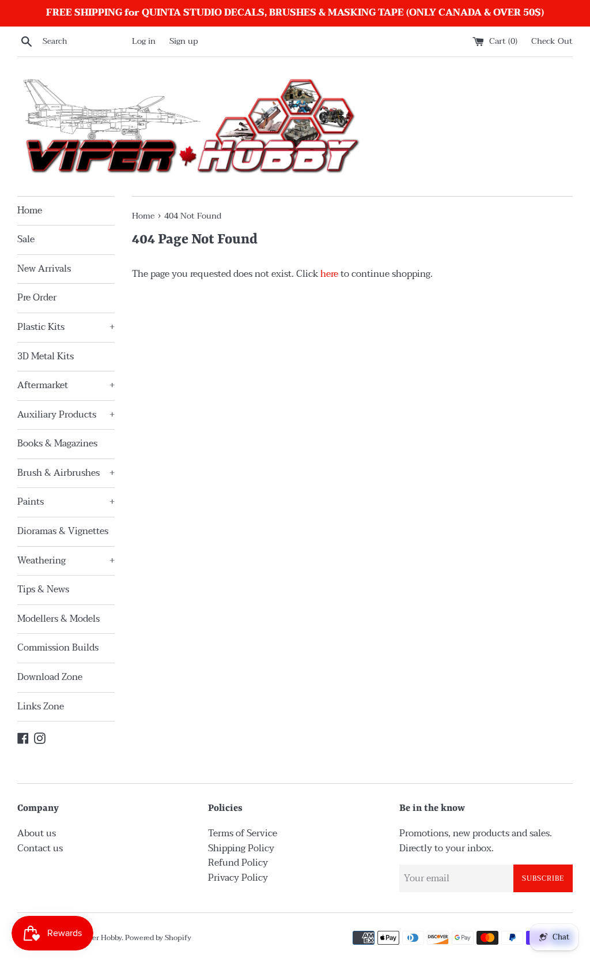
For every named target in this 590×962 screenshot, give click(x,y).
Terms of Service (242, 833)
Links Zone (40, 706)
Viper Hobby (101, 937)
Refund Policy (238, 863)
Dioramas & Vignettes (62, 531)
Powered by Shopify (158, 937)
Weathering (66, 561)
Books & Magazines (57, 443)
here (329, 274)
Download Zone (49, 677)
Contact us (40, 848)
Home (29, 210)
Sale (26, 239)
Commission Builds (58, 648)
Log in (144, 41)
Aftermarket (66, 385)
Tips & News (43, 589)
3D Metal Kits (45, 356)
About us (36, 833)
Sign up (183, 41)
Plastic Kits (66, 327)
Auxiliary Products (66, 415)
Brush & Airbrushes (66, 473)
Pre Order (36, 298)
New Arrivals (44, 269)
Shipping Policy (241, 848)
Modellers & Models (58, 619)
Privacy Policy (238, 878)
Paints (66, 502)
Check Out (552, 41)
